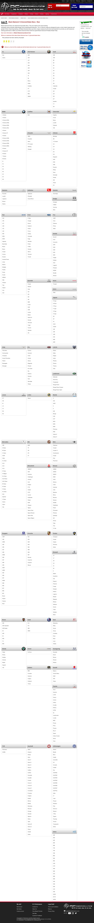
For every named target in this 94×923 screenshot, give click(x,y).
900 (29, 628)
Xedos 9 (55, 436)
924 (29, 539)
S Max (29, 246)
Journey (55, 207)
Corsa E (30, 788)
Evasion (55, 167)
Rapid (3, 662)
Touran (54, 821)
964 (29, 547)
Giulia (29, 83)
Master (54, 596)
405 (3, 572)
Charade (30, 196)
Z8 (3, 179)
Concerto (55, 242)
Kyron (54, 654)
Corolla (54, 705)
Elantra (29, 286)
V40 (54, 881)
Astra (29, 757)
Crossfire (30, 138)
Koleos (54, 591)
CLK (3, 465)
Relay (54, 169)
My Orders (19, 909)
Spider (29, 96)
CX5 (54, 416)
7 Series (4, 156)
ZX (53, 185)
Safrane (55, 604)
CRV (54, 244)
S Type (54, 311)
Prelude (55, 267)
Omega (29, 811)
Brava (3, 246)
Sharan (54, 811)
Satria (54, 547)
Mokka (29, 803)
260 (54, 837)
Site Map (34, 913)
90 (28, 78)
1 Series (4, 115)
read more (88, 28)
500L (3, 236)
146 (29, 57)
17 (53, 558)
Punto (3, 272)
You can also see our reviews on (86, 33)
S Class (4, 489)
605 (3, 585)
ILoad (29, 304)
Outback (30, 681)
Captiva (55, 115)
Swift (54, 676)
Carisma (30, 474)
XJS (54, 337)
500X (3, 238)
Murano (55, 497)
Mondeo (30, 241)
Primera (55, 512)
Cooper (55, 447)
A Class (4, 447)
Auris (54, 689)
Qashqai (55, 515)
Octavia (4, 659)
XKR (54, 342)
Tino (54, 525)
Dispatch (55, 156)
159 (29, 68)
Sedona (29, 373)
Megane (55, 599)
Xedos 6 (55, 434)
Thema (54, 366)
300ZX (54, 474)
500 (3, 233)
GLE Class (4, 481)
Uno (3, 290)
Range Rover (56, 384)
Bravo (3, 249)
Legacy (29, 678)
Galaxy (29, 233)
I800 (29, 302)
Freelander (55, 382)
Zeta (54, 368)
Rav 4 (54, 730)
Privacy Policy (51, 911)
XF (53, 318)
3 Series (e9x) (5, 127)
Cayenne (30, 560)
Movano (30, 808)
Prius (54, 725)
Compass (4, 355)
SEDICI (4, 277)
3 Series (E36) (5, 122)
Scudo (3, 274)
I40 (28, 299)
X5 (3, 169)
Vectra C (30, 826)
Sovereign (55, 193)
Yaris (54, 741)
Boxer (3, 596)
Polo (54, 806)
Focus (29, 231)
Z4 (3, 176)
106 (3, 539)
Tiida (54, 523)
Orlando (55, 125)
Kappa (54, 355)
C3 (53, 146)
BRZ (29, 670)
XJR (54, 334)
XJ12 (54, 324)
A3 (53, 70)
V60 (54, 886)
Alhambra (55, 623)
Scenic (54, 607)
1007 (3, 536)
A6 (53, 78)
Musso (3, 201)
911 (28, 536)
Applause (30, 193)
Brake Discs (23, 18)
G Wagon (4, 473)
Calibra (29, 770)
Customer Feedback (37, 915)
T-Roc (54, 813)
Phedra (54, 360)
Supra (54, 733)
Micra (54, 494)
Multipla (4, 267)
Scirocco (55, 808)
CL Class (4, 460)
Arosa (54, 630)
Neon (29, 141)
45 (3, 636)
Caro (54, 220)
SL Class (4, 491)
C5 (53, 151)
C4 (53, 149)
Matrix (29, 314)
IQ (53, 712)
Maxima (55, 492)
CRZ (54, 249)
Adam (29, 749)
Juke (54, 489)
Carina (54, 699)
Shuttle (54, 273)
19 (53, 563)
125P (54, 218)
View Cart (72, 0)
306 (3, 557)
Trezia (29, 683)
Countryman (56, 453)
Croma (4, 254)
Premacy (55, 429)
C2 (53, 144)
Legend (55, 265)
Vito (3, 507)
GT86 (54, 710)
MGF (29, 445)
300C (29, 136)
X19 (3, 292)
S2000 (54, 270)
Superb (4, 665)
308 (3, 562)
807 (3, 593)
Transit (29, 256)
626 (54, 411)
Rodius (54, 662)
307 (3, 560)
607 (3, 588)
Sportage (30, 381)
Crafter (54, 767)
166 (29, 73)
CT (3, 398)
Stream (54, 275)
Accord (54, 237)
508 (3, 583)
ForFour (30, 652)
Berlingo (55, 136)
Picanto (29, 366)
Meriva (29, 801)
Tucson (29, 327)
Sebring (29, 146)
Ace (3, 55)
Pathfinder (55, 505)
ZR (28, 450)
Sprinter (4, 496)
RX (3, 411)
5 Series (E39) (5, 143)
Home (63, 0)
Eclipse (29, 484)
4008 (3, 570)
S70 (54, 873)
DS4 (54, 162)
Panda (3, 269)
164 (29, 70)
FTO (29, 487)
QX (54, 518)
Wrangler (4, 366)
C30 (54, 863)
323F (54, 403)
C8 (53, 154)
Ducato (4, 256)
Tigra (29, 821)
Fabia (3, 652)
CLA (3, 463)
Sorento (29, 376)
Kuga (29, 238)
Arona (54, 628)
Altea (54, 625)
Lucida (54, 718)
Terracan (30, 322)
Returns (50, 909)
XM (54, 180)
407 (3, 578)
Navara (54, 500)
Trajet (29, 325)
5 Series (4, 148)
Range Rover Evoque (58, 387)
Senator (29, 813)
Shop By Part (4, 18)
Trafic (54, 609)
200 (54, 57)
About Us (83, 0)
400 (3, 633)
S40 (54, 868)
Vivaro (29, 829)
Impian (54, 542)
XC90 (54, 899)
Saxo (54, 172)
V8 (53, 106)
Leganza (4, 198)
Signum (29, 816)
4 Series (4, 135)
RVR (29, 502)
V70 (54, 889)
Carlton (29, 772)
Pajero (29, 500)
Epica (54, 120)
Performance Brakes (14, 18)
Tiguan (54, 816)
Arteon (54, 749)
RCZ (3, 603)
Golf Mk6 (55, 785)
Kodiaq (4, 657)
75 (28, 75)
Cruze (54, 117)
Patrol (54, 507)
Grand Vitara (56, 673)
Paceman (55, 460)
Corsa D (30, 785)
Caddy (54, 757)
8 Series (4, 158)
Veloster (30, 330)
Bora (54, 754)
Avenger (55, 202)
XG (28, 332)
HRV (54, 255)
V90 (54, 891)
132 (3, 231)
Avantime (55, 576)
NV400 (54, 502)
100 (54, 55)
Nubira (3, 203)
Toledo (54, 643)
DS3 (54, 159)
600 (3, 638)
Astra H (29, 765)
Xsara (54, 182)
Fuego (54, 586)
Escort (29, 223)
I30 (28, 296)
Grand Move (31, 198)
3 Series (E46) (5, 125)
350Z (54, 476)
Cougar (29, 220)
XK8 (54, 339)
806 (3, 590)
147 (29, 60)
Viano (3, 504)
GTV (29, 91)
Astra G (29, 762)
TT (53, 104)
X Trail (54, 528)
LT (53, 795)
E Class (4, 471)
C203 (3, 455)
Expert (3, 598)
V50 (54, 884)
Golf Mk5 (55, 783)
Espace (55, 581)
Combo (29, 780)
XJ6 (54, 329)
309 (3, 565)
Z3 (3, 174)
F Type (54, 308)
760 (54, 850)
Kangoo (55, 589)
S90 (54, 878)
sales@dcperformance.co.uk (72, 911)
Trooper (55, 284)
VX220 (29, 831)
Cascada (30, 775)
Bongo (54, 413)
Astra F (29, 759)
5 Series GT (5, 151)
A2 (53, 68)
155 (29, 62)
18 (53, 560)
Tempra (4, 282)
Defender (55, 377)
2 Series (4, 117)
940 (54, 858)
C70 (54, 866)
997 (29, 554)
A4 (53, 73)
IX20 (29, 307)
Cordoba (55, 633)
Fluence (55, 583)
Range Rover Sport (57, 389)
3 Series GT (5, 133)
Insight (54, 257)
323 (54, 400)
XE (53, 316)
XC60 (54, 894)
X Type (54, 313)
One (54, 458)
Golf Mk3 (55, 777)
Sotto (54, 228)
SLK (3, 494)
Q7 (53, 98)
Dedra (54, 350)
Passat (54, 801)
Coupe (54, 88)
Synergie (55, 174)
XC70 (54, 896)
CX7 (54, 418)
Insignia (29, 795)
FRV (54, 252)
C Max (29, 218)
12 (53, 555)
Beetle (54, 752)
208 (3, 552)
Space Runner (31, 512)
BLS (29, 115)
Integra (54, 260)
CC (54, 762)
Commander (5, 353)
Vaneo (3, 501)
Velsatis (55, 612)
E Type (54, 300)
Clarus (29, 360)
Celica (54, 702)
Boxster (29, 557)
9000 (29, 630)
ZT (28, 455)
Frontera (30, 793)
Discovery (55, 379)
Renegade (4, 363)
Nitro (54, 209)
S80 (54, 876)
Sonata (29, 320)
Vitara (54, 681)
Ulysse (3, 287)
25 (53, 568)
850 (54, 855)
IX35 (29, 309)
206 (3, 547)
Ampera (29, 752)
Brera (29, 80)
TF (28, 447)
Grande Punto (5, 259)
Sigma (29, 507)
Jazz (54, 262)
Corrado (55, 765)
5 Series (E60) (5, 145)
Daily (54, 292)
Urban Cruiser (56, 736)
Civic (54, 239)
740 (54, 848)
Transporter (56, 824)
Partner (4, 601)
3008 (3, 554)
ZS (28, 453)
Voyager (30, 149)
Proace (54, 728)
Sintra (29, 819)
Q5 (53, 96)
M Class (4, 483)
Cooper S (55, 450)
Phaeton (55, 803)
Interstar (55, 487)
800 (3, 643)
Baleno (54, 670)
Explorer (30, 226)
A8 (53, 83)
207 (3, 549)
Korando (4, 193)
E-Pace (54, 303)
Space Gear (30, 510)
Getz (29, 289)
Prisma (54, 363)
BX (53, 138)
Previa (54, 723)
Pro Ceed (30, 368)
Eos (54, 770)
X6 (3, 171)
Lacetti (54, 122)
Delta (54, 353)
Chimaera (4, 749)
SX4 (54, 678)
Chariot (29, 479)
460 (54, 842)
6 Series (4, 153)
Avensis (55, 692)
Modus (54, 601)
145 (29, 55)
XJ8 (54, 331)
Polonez (55, 223)
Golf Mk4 (55, 780)
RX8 (54, 431)
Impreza (30, 676)
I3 (2, 161)
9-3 (28, 623)
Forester (30, 673)
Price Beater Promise (37, 911)
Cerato (29, 358)
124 (3, 218)
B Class (4, 450)
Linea (3, 262)
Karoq (3, 654)
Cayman (30, 562)
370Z (54, 479)
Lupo (54, 798)
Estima (54, 707)
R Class (4, 486)
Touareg (55, 819)
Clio (54, 578)
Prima (54, 226)
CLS (3, 468)
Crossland (30, 790)
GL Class (4, 476)
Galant (29, 489)
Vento (54, 826)
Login (67, 0)
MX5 (54, 424)
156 (29, 65)
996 (29, 552)
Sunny (54, 520)
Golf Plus (55, 790)
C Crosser (55, 141)
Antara (29, 754)
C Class (4, 453)
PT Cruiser (30, 144)
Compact (55, 536)
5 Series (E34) (5, 140)
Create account (20, 911)
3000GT (30, 469)
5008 (3, 580)
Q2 (53, 91)
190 (3, 445)
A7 (53, 80)
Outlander (30, 497)
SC (3, 413)
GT (28, 88)
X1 (3, 163)
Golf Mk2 (55, 775)
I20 (28, 294)
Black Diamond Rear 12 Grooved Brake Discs (38, 18)
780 (54, 853)
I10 (28, 291)
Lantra (29, 312)
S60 (54, 871)
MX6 (54, 426)
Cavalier (30, 777)
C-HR (54, 694)
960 (54, 860)
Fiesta (29, 228)
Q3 (53, 93)
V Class (4, 499)
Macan (29, 565)
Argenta (4, 241)
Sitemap (78, 0)
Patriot (3, 360)
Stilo (3, 280)
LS (3, 406)
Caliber (54, 204)
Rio (28, 371)
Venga (29, 384)
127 (3, 223)
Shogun (29, 505)
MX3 (54, 421)
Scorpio (29, 249)
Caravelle (55, 759)
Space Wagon (31, 518)
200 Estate (4, 628)
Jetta (54, 793)
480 (54, 845)
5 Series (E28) (5, 138)
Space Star (30, 515)
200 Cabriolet (5, 625)
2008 (3, 542)
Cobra (3, 57)
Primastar (55, 510)
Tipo (3, 285)
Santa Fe (30, 317)
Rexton (54, 659)
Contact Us (89, 0)
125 (3, 220)
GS (3, 400)
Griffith (3, 752)
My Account (19, 906)
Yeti (3, 667)
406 (3, 575)
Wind (54, 614)
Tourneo (30, 254)
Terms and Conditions (53, 906)
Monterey (30, 806)
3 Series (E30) (5, 120)
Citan (3, 458)
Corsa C (30, 783)
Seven (29, 398)
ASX (29, 471)
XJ (53, 321)
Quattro (55, 101)
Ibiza (54, 638)
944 (29, 544)
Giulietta (30, 86)
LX (3, 408)
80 (53, 60)
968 (29, 549)
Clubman (55, 445)
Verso (54, 738)
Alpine (54, 573)
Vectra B (30, 824)
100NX (54, 469)
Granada (30, 236)
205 (3, 544)
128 (3, 226)
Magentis (30, 363)
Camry (54, 697)
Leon (54, 641)
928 (29, 542)
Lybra (54, 358)
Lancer (29, 494)
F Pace (54, 306)
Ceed (29, 355)
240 (54, 835)
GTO (29, 492)
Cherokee (4, 350)
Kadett (29, 798)
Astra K (29, 767)
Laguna (55, 594)
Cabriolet (55, 86)
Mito (29, 93)
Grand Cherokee (6, 358)
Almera (54, 482)
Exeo (54, 636)
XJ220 (54, 326)
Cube (54, 484)
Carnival (30, 353)
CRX (54, 247)
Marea (3, 264)
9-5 (28, 625)
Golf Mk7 (55, 788)
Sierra (29, 251)
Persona (55, 544)
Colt (29, 482)
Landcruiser (56, 715)
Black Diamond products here (22, 33)
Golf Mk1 (55, 772)
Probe (29, 244)
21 (53, 565)
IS (2, 403)
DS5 (54, 164)
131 (3, 228)
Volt (54, 127)
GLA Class (4, 478)
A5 (53, 75)
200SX (54, 471)
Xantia (54, 177)
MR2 (54, 720)
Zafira (29, 834)
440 (54, 840)
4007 (3, 567)
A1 (53, 65)
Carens (29, 350)
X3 (3, 166)
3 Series (4, 130)
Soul (29, 378)
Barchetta (4, 244)
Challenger (30, 476)
